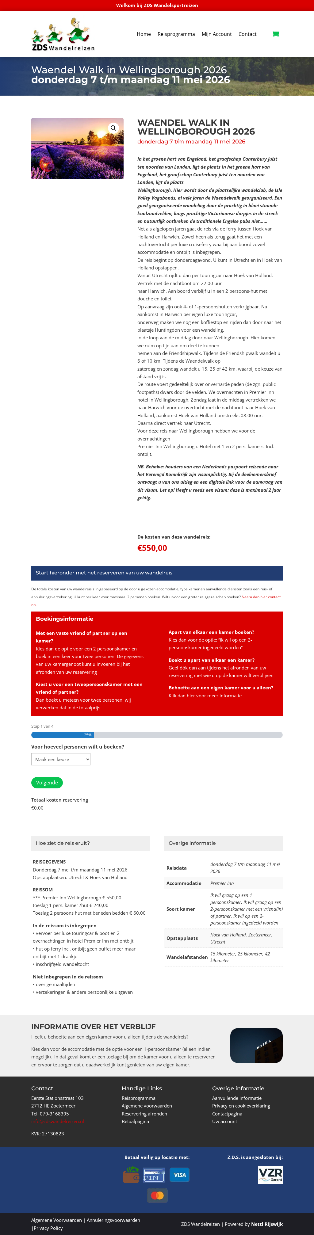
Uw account (224, 1121)
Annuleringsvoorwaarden (113, 1220)
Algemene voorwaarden (147, 1106)
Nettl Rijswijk (267, 1224)
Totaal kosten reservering (59, 800)
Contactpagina (227, 1114)
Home (144, 34)
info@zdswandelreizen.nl (57, 1121)
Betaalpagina (135, 1121)
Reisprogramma (176, 34)
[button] (113, 128)
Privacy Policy (48, 1228)
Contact (248, 34)
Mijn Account (217, 34)
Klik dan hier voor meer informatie (205, 695)
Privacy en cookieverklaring (241, 1106)
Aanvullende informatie (237, 1098)
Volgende (47, 782)
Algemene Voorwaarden (56, 1220)
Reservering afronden (144, 1114)
